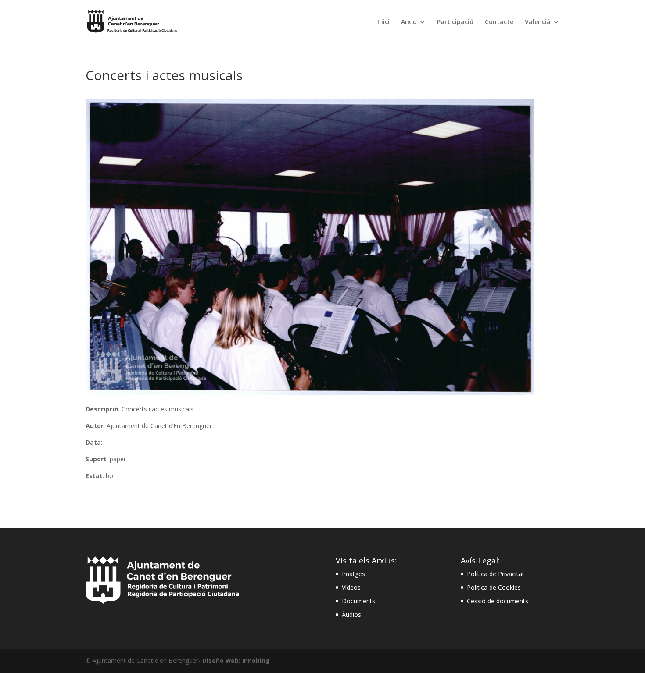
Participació (455, 22)
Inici (383, 22)
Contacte (499, 22)
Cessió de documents (497, 601)
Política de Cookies (494, 587)
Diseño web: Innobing (236, 660)
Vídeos (351, 587)
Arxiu (409, 22)
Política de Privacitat (495, 574)
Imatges (353, 574)
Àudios (351, 614)
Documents (358, 601)
